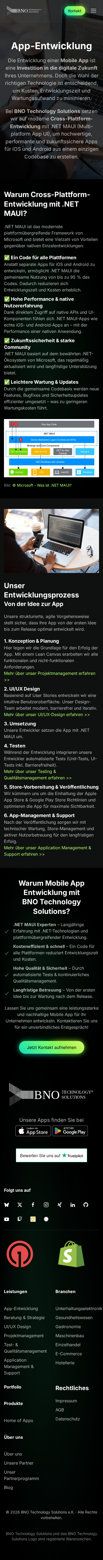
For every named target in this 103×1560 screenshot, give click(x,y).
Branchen (65, 1291)
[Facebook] (33, 1204)
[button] (93, 10)
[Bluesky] (6, 1204)
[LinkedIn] (72, 1204)
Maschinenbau (69, 1335)
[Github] (85, 1204)
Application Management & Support (19, 1366)
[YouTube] (6, 1218)
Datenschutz (67, 1418)
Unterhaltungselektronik (78, 1308)
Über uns (13, 1454)
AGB (59, 1409)
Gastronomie (68, 1326)
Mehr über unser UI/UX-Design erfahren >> (47, 714)
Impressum (66, 1400)
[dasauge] (33, 1218)
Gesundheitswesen (73, 1317)
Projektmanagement (24, 1335)
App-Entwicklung (21, 1308)
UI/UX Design (17, 1326)
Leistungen (15, 1291)
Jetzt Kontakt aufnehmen (51, 1047)
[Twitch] (19, 1218)
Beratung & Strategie (24, 1317)
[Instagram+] (46, 1204)
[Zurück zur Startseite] (24, 10)
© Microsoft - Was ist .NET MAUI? (42, 485)
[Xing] (59, 1204)
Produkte (13, 1403)
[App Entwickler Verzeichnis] (46, 1218)
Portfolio (12, 1387)
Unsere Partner (19, 1463)
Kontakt (74, 11)
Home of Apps (18, 1420)
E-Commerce (68, 1353)
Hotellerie (64, 1362)
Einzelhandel (68, 1344)
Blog (8, 1487)
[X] (19, 1204)
